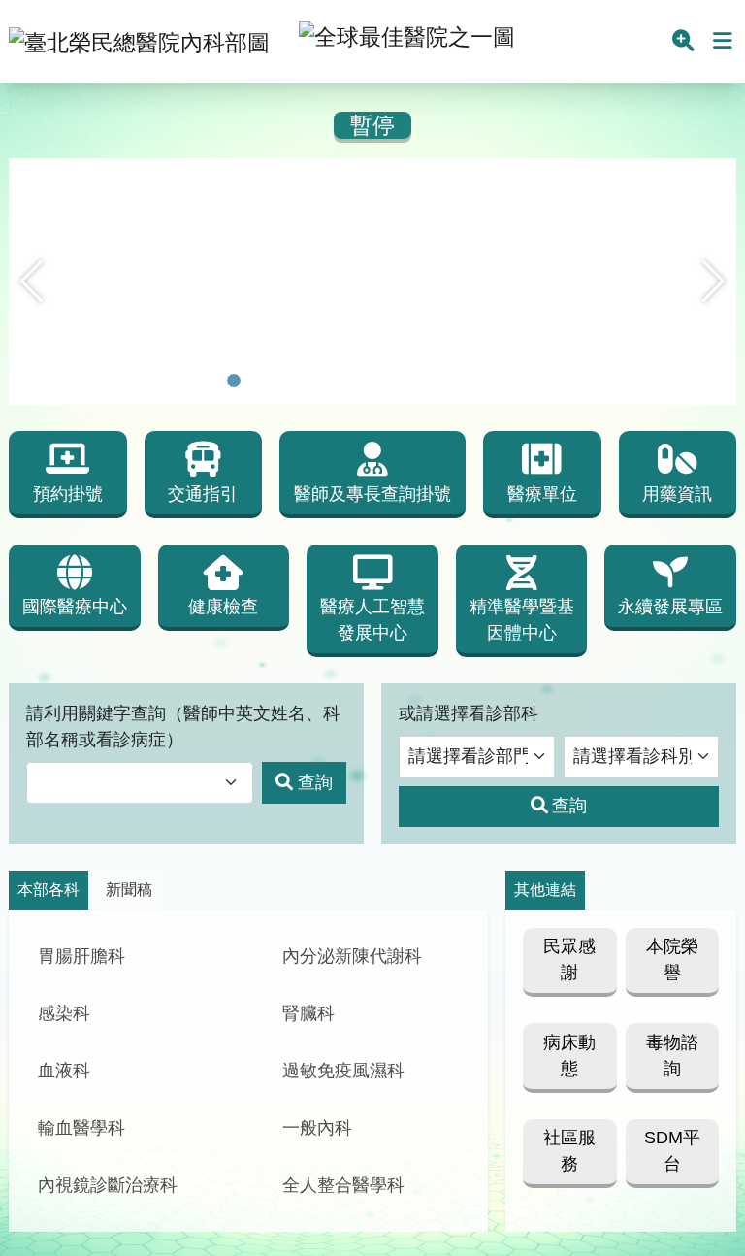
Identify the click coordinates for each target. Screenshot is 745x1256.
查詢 (315, 782)
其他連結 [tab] (545, 889)
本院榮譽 (672, 959)
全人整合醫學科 (343, 1185)
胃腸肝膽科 (81, 956)
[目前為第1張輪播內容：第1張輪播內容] (234, 380)
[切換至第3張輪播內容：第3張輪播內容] (284, 380)
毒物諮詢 (672, 1055)
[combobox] (139, 783)
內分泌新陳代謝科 (352, 956)
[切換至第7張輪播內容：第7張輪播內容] (385, 380)
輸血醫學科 (81, 1128)
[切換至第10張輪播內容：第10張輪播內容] (461, 380)
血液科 (64, 1070)
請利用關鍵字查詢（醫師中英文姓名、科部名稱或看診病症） (183, 726)
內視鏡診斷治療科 (108, 1185)
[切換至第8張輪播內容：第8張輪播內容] (410, 380)
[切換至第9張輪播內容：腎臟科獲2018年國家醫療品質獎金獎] (435, 380)
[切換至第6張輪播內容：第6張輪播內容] (360, 380)
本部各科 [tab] (48, 889)
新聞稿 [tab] (129, 889)
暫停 (372, 126)
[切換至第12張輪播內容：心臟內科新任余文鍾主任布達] (511, 380)
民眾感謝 (569, 959)
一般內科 (317, 1128)
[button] (31, 281)
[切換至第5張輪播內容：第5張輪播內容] (334, 380)
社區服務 (569, 1150)
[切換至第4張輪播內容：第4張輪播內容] (309, 380)
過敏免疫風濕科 (343, 1070)
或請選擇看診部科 (468, 713)
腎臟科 (308, 1013)
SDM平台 (672, 1150)
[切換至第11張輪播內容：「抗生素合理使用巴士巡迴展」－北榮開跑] (486, 380)
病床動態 (569, 1055)
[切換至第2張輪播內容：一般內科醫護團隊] (259, 380)
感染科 (64, 1013)
